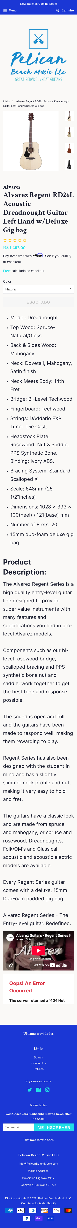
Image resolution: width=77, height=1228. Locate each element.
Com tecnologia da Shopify (38, 1203)
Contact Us (38, 1063)
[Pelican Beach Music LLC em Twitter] (30, 1090)
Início (6, 101)
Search (38, 1057)
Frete (7, 271)
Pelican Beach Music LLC (54, 1198)
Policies (39, 1069)
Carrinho (67, 10)
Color (7, 281)
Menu (12, 10)
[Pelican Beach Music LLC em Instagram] (47, 1090)
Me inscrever (54, 1128)
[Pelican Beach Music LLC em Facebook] (38, 1090)
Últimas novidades (38, 1033)
